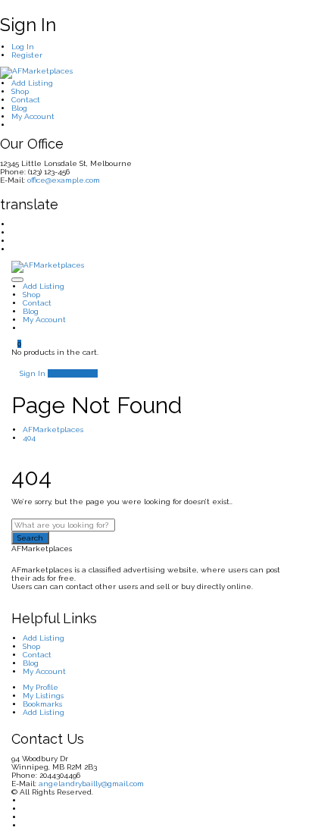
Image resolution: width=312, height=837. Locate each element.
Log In (22, 46)
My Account (33, 116)
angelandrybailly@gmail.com (91, 783)
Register (26, 55)
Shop (20, 91)
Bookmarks (42, 704)
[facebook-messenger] (14, 241)
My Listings (43, 695)
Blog (19, 108)
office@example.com (63, 180)
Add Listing (32, 83)
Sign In (31, 373)
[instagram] (14, 249)
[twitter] (14, 224)
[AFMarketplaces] (36, 72)
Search (30, 538)
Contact (25, 100)
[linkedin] (14, 232)
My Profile (40, 687)
